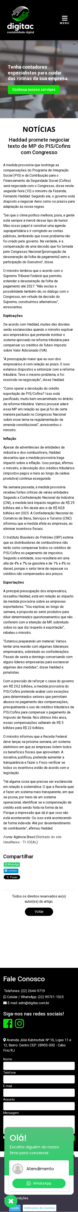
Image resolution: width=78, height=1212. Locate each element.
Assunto (9, 1099)
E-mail (7, 1086)
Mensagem (11, 1113)
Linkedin (12, 870)
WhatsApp (13, 864)
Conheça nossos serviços (33, 89)
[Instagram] (19, 1026)
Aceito (15, 1208)
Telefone (9, 1073)
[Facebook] (8, 1026)
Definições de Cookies (39, 1208)
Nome (7, 1059)
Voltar (39, 912)
